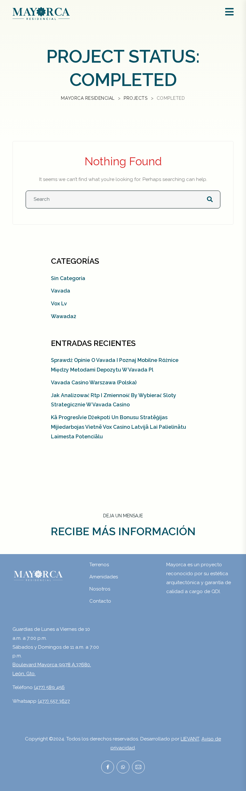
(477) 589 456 (49, 687)
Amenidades (103, 577)
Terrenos (99, 565)
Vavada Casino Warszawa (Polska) (93, 383)
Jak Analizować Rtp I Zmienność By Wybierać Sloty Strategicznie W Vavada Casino (113, 400)
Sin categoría (68, 278)
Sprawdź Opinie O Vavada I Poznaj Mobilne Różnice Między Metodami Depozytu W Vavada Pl (114, 365)
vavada (60, 291)
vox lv (59, 304)
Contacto (100, 601)
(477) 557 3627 (54, 701)
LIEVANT (190, 739)
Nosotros (99, 589)
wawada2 (63, 316)
